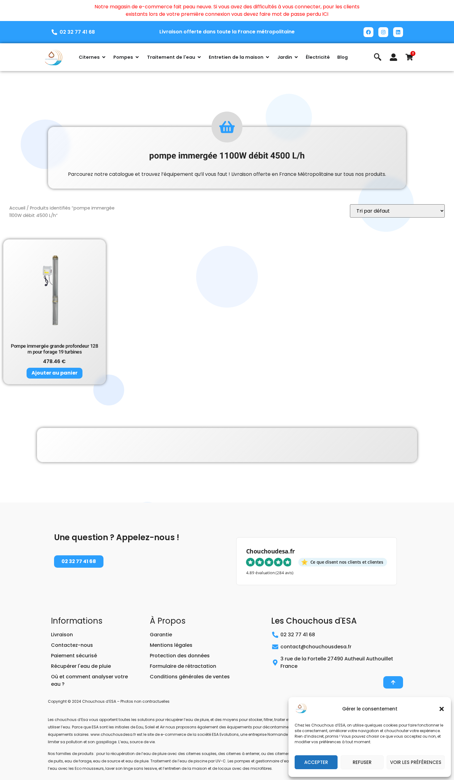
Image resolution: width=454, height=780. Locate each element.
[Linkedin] (398, 32)
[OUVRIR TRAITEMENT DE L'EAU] (199, 57)
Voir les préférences (415, 762)
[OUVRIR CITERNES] (103, 57)
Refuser (362, 762)
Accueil (17, 208)
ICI (325, 14)
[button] (442, 709)
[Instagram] (383, 32)
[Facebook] (368, 32)
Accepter (316, 762)
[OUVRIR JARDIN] (296, 57)
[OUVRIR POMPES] (137, 57)
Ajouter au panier (55, 372)
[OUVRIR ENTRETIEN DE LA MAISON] (267, 57)
